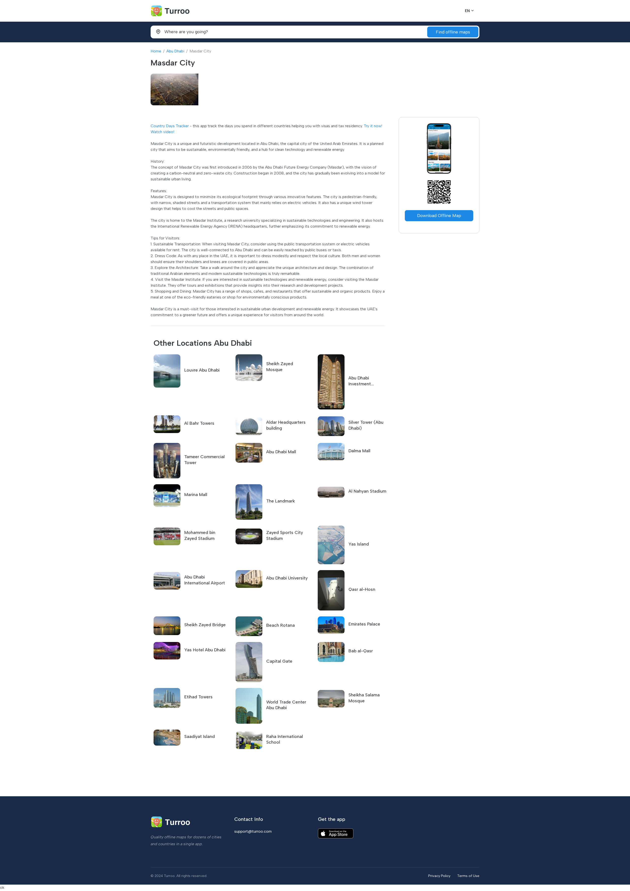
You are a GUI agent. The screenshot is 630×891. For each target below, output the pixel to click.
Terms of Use (468, 876)
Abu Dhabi (175, 51)
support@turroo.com (253, 831)
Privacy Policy (439, 876)
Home (156, 51)
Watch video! (162, 131)
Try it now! (373, 126)
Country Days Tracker (170, 126)
